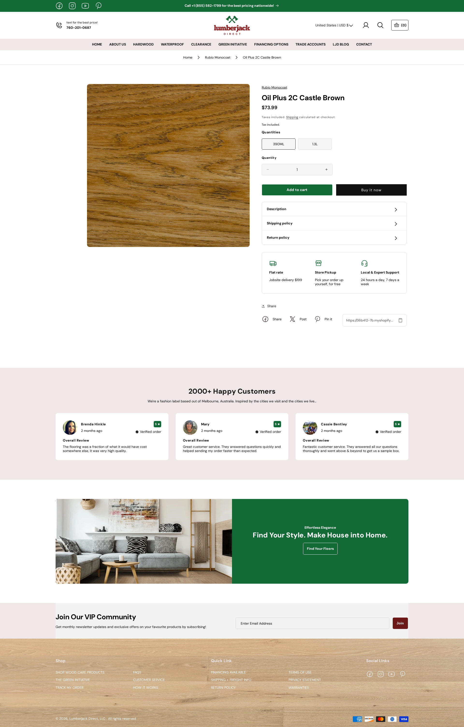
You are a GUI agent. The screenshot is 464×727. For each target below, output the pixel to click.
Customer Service (149, 680)
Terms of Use (300, 672)
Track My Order (69, 688)
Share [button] (271, 306)
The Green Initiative (73, 680)
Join (400, 623)
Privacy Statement (305, 680)
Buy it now (371, 190)
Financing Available (228, 672)
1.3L (315, 144)
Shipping (292, 117)
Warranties (299, 688)
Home (187, 57)
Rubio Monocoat (217, 57)
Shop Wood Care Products (80, 672)
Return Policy (223, 688)
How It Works (145, 688)
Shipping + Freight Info (231, 680)
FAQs (137, 672)
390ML (278, 144)
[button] (380, 25)
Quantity (269, 158)
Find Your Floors (320, 548)
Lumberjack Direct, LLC (87, 719)
